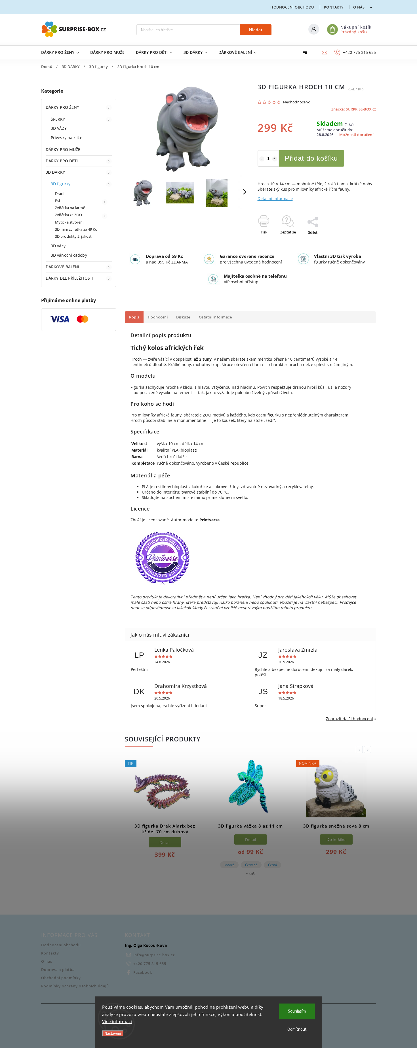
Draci (59, 193)
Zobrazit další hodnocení (349, 718)
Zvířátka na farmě (70, 207)
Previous (360, 749)
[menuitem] (63, 52)
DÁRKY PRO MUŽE (63, 149)
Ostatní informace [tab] (215, 317)
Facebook (142, 972)
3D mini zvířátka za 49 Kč (76, 229)
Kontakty (334, 7)
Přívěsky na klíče (66, 137)
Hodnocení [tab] (158, 317)
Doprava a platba (58, 969)
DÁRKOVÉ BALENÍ (62, 266)
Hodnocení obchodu (292, 7)
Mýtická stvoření (69, 222)
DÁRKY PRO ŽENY (62, 107)
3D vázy (58, 245)
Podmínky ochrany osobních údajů (75, 986)
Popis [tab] (134, 317)
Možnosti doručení (356, 134)
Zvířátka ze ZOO (68, 214)
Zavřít (358, 242)
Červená (251, 865)
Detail (164, 842)
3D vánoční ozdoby (69, 255)
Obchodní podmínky (61, 977)
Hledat (255, 29)
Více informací (117, 1021)
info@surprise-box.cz (154, 955)
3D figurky (60, 183)
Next (368, 749)
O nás (359, 7)
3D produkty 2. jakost (73, 236)
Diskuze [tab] (183, 317)
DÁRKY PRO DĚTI (62, 160)
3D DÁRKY (55, 172)
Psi (57, 200)
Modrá (229, 865)
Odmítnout (297, 1029)
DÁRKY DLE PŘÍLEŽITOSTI (69, 278)
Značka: (353, 109)
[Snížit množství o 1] (261, 158)
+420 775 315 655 (149, 963)
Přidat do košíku (311, 158)
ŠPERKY (58, 119)
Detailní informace (275, 198)
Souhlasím (297, 1011)
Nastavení (112, 1033)
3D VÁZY (59, 128)
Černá (272, 865)
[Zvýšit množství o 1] (274, 158)
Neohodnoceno (296, 102)
